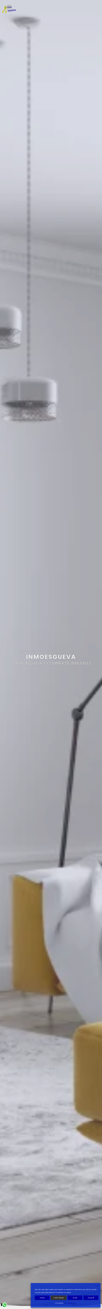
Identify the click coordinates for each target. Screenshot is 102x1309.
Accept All (91, 1298)
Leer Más (75, 1292)
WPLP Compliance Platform (70, 1303)
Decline (42, 1298)
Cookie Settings (59, 1298)
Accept (75, 1298)
